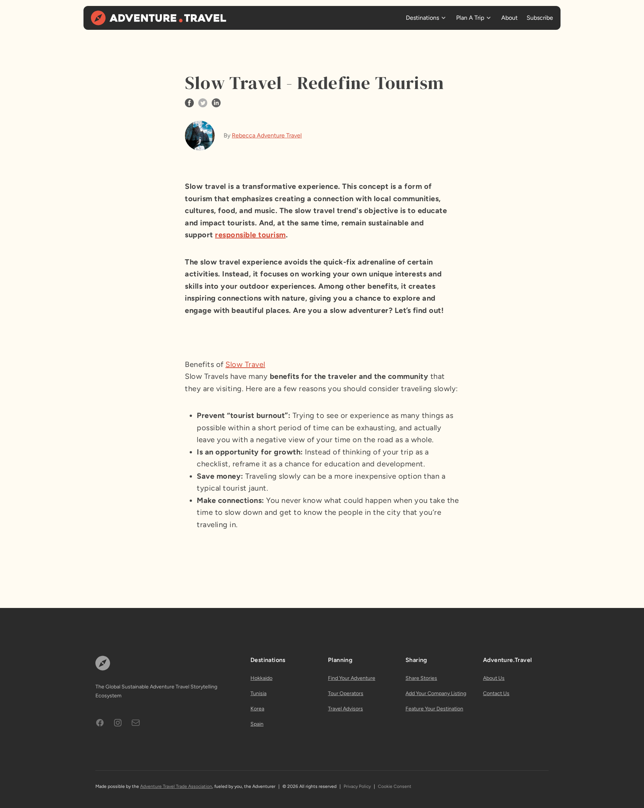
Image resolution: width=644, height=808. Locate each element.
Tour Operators (345, 693)
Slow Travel (245, 364)
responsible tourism (250, 234)
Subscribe (540, 17)
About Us (494, 678)
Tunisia (258, 693)
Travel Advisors (345, 709)
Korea (257, 709)
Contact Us (496, 693)
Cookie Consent (394, 786)
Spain (256, 724)
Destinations (422, 17)
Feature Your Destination (434, 709)
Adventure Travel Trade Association (176, 786)
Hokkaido (261, 678)
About (509, 17)
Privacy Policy (357, 786)
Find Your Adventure (351, 678)
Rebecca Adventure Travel (267, 135)
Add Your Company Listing (435, 693)
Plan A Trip (470, 17)
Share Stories (421, 678)
